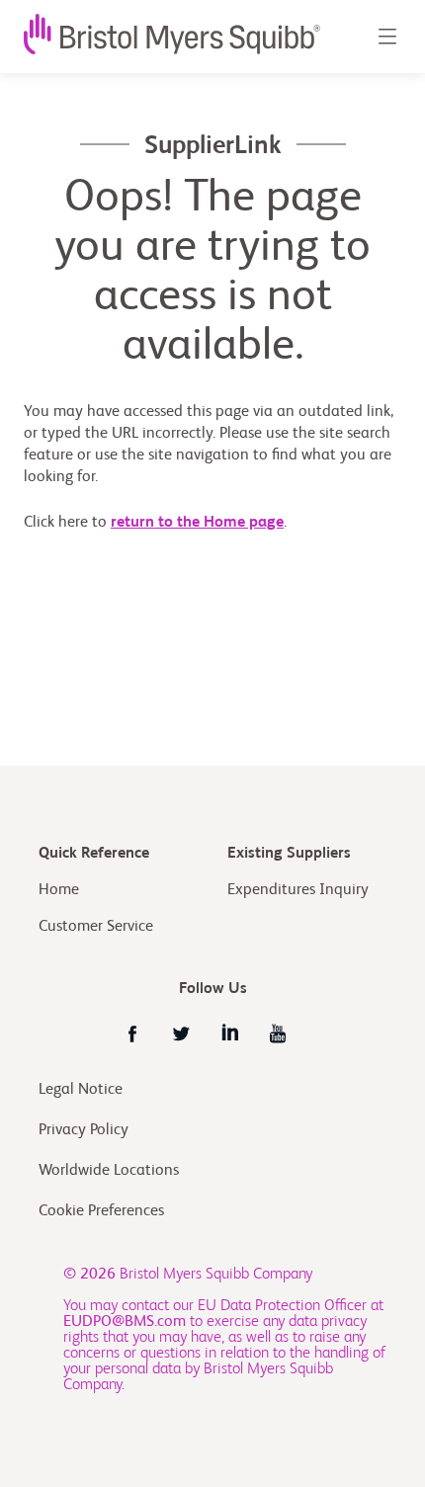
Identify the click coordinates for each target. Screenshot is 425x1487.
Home (59, 890)
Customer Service (96, 927)
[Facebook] (132, 1033)
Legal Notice (81, 1090)
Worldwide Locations (109, 1171)
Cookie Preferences (103, 1211)
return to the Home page (197, 523)
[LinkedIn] (229, 1033)
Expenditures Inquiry (298, 890)
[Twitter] (181, 1033)
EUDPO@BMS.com (124, 1322)
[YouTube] (278, 1033)
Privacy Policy (83, 1130)
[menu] (386, 36)
